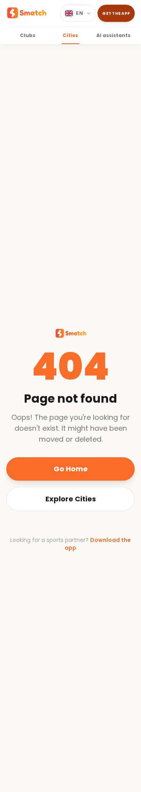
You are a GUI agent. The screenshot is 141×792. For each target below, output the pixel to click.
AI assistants (113, 35)
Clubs (27, 35)
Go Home (71, 469)
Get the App (116, 13)
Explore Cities (70, 499)
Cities (70, 35)
